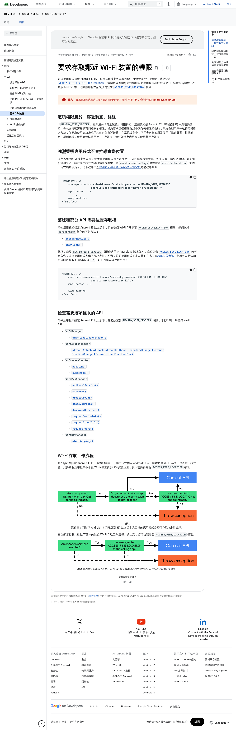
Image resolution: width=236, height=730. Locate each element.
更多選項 (109, 4)
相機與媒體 (88, 676)
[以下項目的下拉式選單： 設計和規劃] (76, 4)
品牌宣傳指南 (77, 721)
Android (55, 659)
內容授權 (93, 595)
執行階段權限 (96, 83)
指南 (21, 22)
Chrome (109, 706)
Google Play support (216, 670)
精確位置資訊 (165, 256)
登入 (229, 4)
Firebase (126, 706)
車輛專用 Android (122, 676)
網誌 (53, 687)
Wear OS (117, 665)
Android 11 (149, 692)
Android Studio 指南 (185, 659)
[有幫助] (189, 54)
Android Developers (68, 54)
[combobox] (145, 4)
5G (83, 687)
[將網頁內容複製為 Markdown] (167, 68)
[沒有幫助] (194, 54)
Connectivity (55, 14)
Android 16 (149, 665)
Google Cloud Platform (150, 706)
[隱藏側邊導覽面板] (41, 723)
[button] (22, 66)
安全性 (54, 670)
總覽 (6, 22)
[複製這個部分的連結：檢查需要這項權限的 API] (106, 313)
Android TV (118, 681)
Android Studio (212, 4)
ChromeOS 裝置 (121, 670)
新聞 (53, 681)
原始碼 (54, 676)
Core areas (31, 14)
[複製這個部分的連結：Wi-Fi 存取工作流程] (97, 456)
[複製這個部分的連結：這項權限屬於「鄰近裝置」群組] (119, 117)
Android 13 (149, 681)
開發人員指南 (181, 665)
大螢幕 (116, 659)
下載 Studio (180, 676)
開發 (87, 4)
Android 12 (149, 687)
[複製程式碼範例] (195, 177)
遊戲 (84, 659)
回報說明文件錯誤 (214, 665)
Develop (10, 14)
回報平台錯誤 (212, 659)
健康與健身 (88, 670)
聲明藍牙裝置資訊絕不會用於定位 (120, 167)
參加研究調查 (212, 676)
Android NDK (181, 681)
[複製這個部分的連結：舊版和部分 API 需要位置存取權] (119, 220)
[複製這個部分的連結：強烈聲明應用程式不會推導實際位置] (127, 152)
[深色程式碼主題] (191, 177)
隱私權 (85, 681)
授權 (63, 721)
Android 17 (149, 659)
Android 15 (149, 670)
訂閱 (197, 721)
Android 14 (149, 676)
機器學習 (86, 665)
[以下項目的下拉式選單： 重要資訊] (50, 4)
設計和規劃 (65, 4)
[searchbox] (23, 33)
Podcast (55, 692)
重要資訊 (41, 4)
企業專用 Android (60, 665)
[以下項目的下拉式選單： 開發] (95, 4)
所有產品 (175, 706)
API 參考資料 (181, 670)
